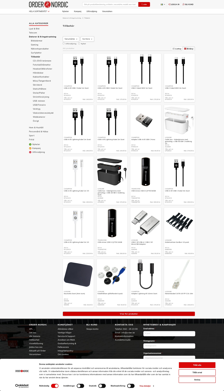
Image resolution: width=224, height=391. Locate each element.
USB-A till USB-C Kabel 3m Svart (177, 191)
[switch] (80, 386)
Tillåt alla (197, 365)
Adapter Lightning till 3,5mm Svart (144, 293)
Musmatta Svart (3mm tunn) (74, 293)
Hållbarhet (34, 339)
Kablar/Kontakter (41, 77)
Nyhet (83, 44)
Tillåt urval (197, 372)
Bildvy (190, 49)
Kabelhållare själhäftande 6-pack (110, 293)
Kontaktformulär (123, 339)
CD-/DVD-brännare (42, 61)
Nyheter (65, 11)
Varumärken (107, 11)
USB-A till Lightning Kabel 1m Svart (77, 139)
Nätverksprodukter (40, 49)
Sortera (86, 39)
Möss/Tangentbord (42, 81)
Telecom (33, 33)
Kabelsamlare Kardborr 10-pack (177, 242)
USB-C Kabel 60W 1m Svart (141, 88)
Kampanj (77, 11)
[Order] (48, 4)
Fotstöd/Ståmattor (42, 65)
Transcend (135, 189)
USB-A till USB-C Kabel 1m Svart (76, 88)
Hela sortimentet (38, 11)
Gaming (34, 45)
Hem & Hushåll (36, 127)
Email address (149, 329)
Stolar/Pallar (39, 93)
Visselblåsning (36, 343)
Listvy (178, 49)
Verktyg (36, 109)
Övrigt (36, 121)
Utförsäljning (91, 11)
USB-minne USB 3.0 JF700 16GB (110, 242)
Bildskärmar (37, 41)
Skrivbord (37, 85)
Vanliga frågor (65, 332)
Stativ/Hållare (39, 89)
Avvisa (197, 380)
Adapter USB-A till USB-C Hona (143, 139)
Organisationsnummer (152, 353)
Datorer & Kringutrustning (42, 37)
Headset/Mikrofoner (42, 69)
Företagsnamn (149, 341)
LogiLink (168, 137)
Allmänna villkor (65, 329)
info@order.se (128, 332)
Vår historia (34, 336)
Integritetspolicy (65, 350)
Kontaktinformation (124, 336)
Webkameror (39, 117)
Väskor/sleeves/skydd (43, 113)
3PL (31, 329)
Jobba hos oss (35, 347)
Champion (68, 86)
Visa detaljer (145, 386)
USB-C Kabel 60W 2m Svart (175, 88)
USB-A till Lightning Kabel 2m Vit (76, 242)
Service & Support (66, 336)
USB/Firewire (39, 105)
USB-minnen (39, 101)
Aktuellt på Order (37, 350)
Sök (145, 4)
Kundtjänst (65, 324)
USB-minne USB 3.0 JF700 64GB (143, 191)
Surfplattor (36, 53)
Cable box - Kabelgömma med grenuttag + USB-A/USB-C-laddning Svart (111, 193)
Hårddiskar (38, 73)
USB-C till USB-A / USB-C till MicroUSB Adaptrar (142, 243)
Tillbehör (35, 57)
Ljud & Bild (34, 29)
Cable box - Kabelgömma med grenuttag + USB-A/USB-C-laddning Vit (178, 141)
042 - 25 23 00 (130, 329)
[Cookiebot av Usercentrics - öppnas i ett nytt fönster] (22, 386)
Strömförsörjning (41, 97)
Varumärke (70, 39)
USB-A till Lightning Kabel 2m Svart (111, 139)
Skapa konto (92, 329)
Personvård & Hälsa (38, 131)
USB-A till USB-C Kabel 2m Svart (110, 88)
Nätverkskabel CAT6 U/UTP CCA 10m (179, 293)
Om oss (32, 332)
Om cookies (63, 354)
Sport (31, 135)
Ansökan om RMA (66, 339)
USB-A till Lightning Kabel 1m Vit (76, 191)
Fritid (31, 139)
